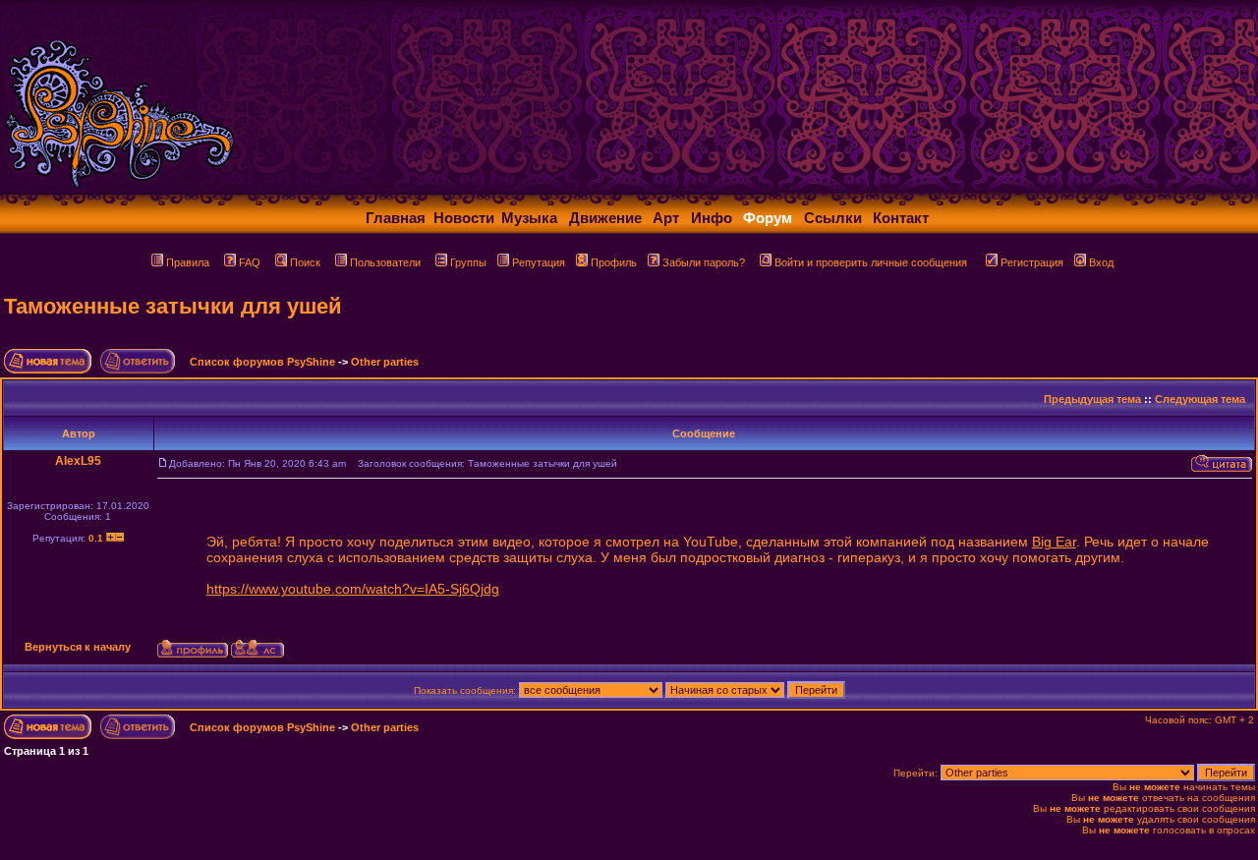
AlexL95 (78, 461)
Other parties (385, 362)
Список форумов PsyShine (262, 362)
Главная (396, 217)
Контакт (901, 217)
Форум (767, 217)
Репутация (538, 262)
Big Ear (1054, 541)
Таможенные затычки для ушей (173, 306)
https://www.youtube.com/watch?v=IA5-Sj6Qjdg (352, 589)
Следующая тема (1200, 399)
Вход (1101, 262)
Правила (187, 262)
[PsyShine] (388, 189)
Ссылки (833, 217)
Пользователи (385, 262)
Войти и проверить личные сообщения (870, 262)
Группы (468, 262)
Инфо (711, 217)
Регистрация (1032, 262)
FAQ (249, 262)
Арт (666, 217)
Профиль (614, 262)
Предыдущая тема (1092, 399)
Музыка (529, 217)
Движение (605, 217)
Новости (463, 217)
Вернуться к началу (78, 647)
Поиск (305, 262)
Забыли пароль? (703, 262)
